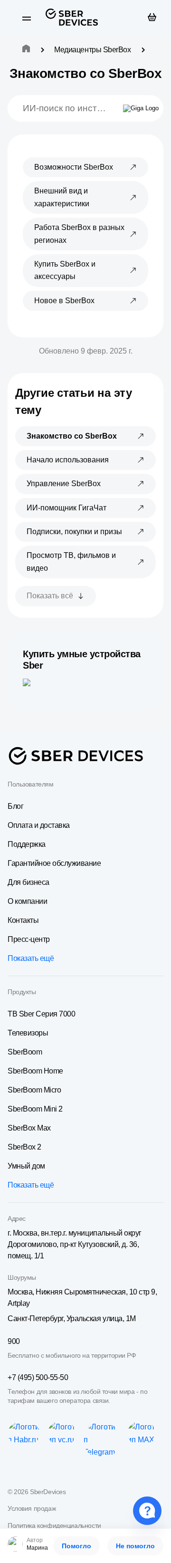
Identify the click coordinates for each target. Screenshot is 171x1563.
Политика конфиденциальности (54, 1525)
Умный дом (26, 1166)
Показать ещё (31, 958)
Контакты (23, 920)
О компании (27, 901)
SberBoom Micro (34, 1090)
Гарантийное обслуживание (54, 863)
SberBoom (25, 1052)
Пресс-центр (29, 939)
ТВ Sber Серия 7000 (41, 1014)
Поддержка (27, 844)
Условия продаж (32, 1508)
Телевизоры (28, 1033)
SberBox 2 (24, 1147)
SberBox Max (29, 1128)
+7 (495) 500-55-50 (38, 1377)
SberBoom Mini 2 (35, 1109)
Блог (15, 806)
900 (14, 1341)
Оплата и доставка (39, 825)
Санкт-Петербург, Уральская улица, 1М (72, 1318)
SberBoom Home (35, 1071)
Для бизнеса (28, 882)
